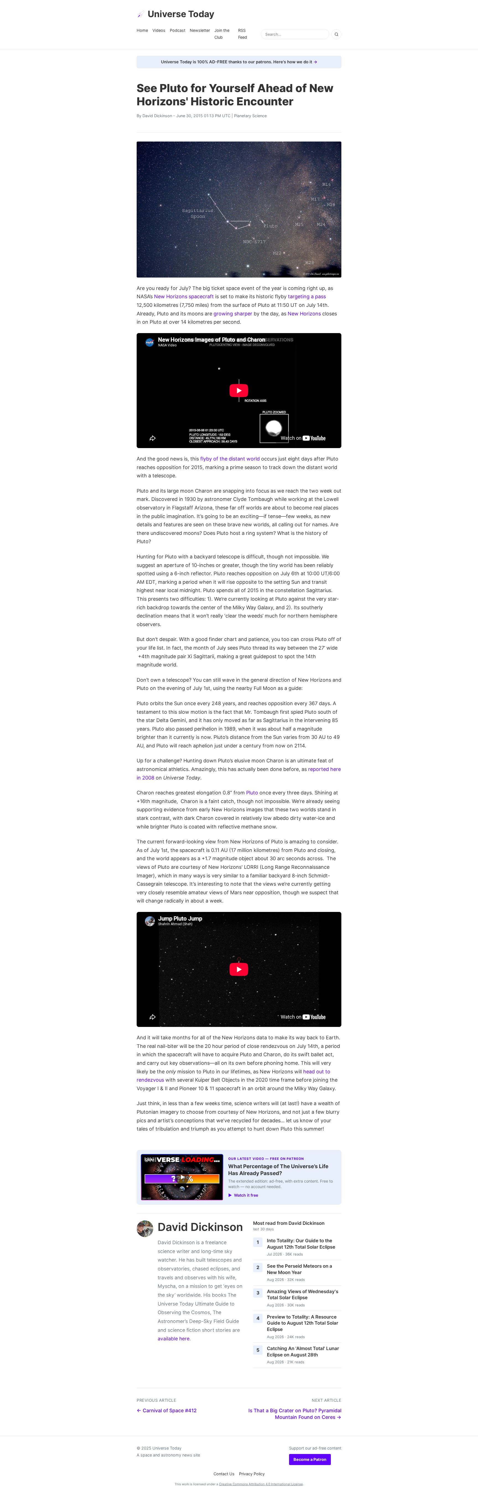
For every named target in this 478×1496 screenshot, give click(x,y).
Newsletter (200, 30)
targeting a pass (307, 296)
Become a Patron (309, 1459)
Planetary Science (250, 115)
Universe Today (181, 14)
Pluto (252, 793)
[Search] (336, 34)
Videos (158, 30)
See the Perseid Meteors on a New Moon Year (299, 1269)
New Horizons (304, 314)
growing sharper (233, 314)
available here (173, 1338)
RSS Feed (242, 33)
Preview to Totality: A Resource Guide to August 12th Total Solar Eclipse (302, 1323)
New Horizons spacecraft (184, 296)
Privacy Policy (252, 1473)
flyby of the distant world (230, 459)
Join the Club (221, 33)
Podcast (177, 30)
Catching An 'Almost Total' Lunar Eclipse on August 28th (303, 1352)
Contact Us (224, 1473)
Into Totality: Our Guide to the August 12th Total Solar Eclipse (301, 1244)
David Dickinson (157, 115)
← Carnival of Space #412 (167, 1410)
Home (142, 30)
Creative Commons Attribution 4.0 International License (261, 1484)
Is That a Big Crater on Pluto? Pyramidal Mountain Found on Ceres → (294, 1414)
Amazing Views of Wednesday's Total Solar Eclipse (302, 1295)
